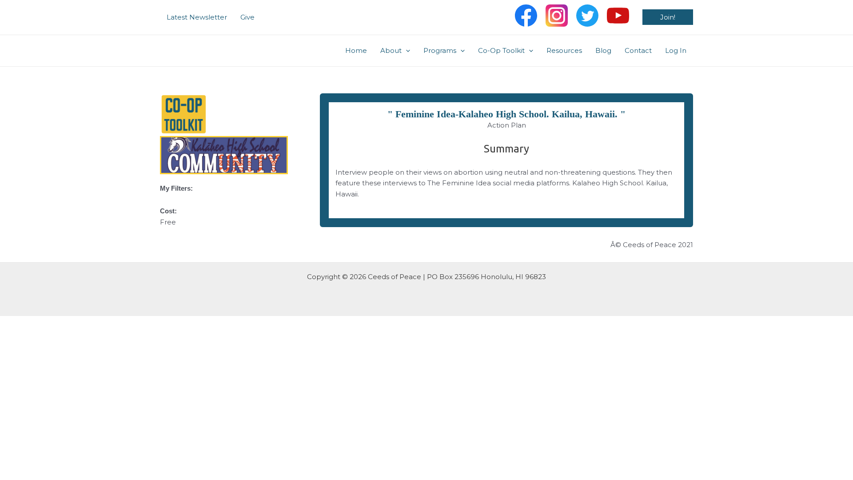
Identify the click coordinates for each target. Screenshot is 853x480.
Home (356, 50)
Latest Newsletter (197, 17)
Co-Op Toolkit (501, 50)
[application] (406, 50)
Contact (638, 50)
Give (247, 17)
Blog (603, 50)
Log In (675, 50)
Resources (564, 50)
